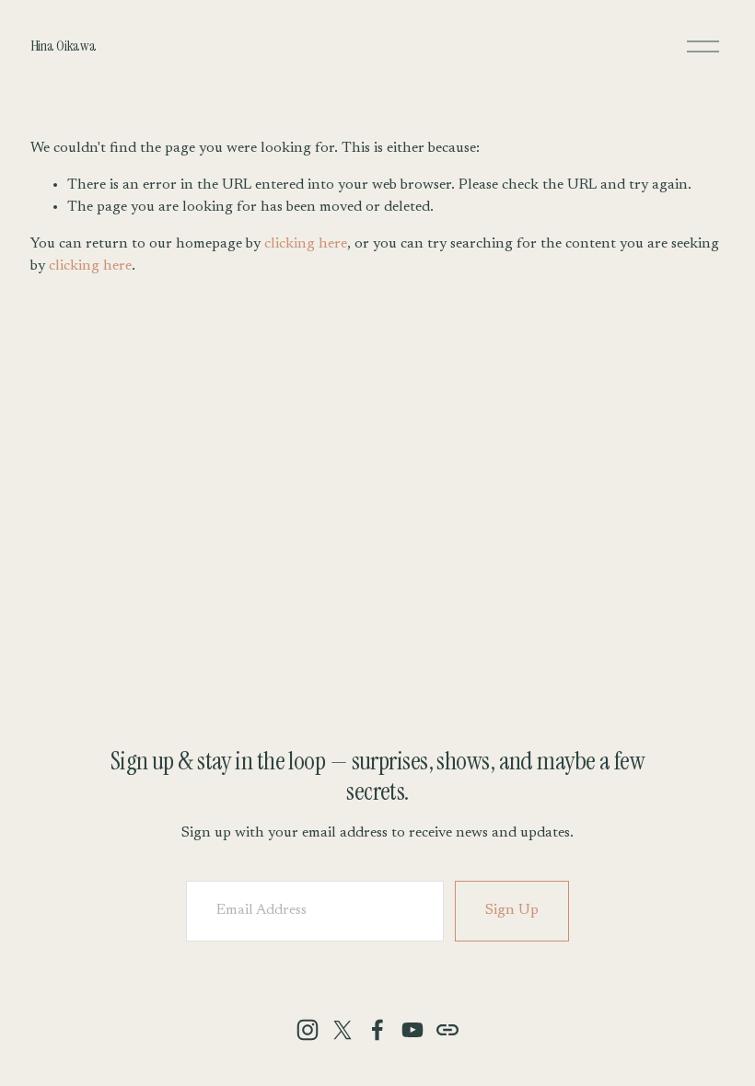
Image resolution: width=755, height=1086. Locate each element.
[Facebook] (377, 1030)
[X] (342, 1030)
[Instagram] (307, 1030)
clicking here (305, 244)
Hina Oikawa (63, 45)
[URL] (447, 1030)
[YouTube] (412, 1030)
